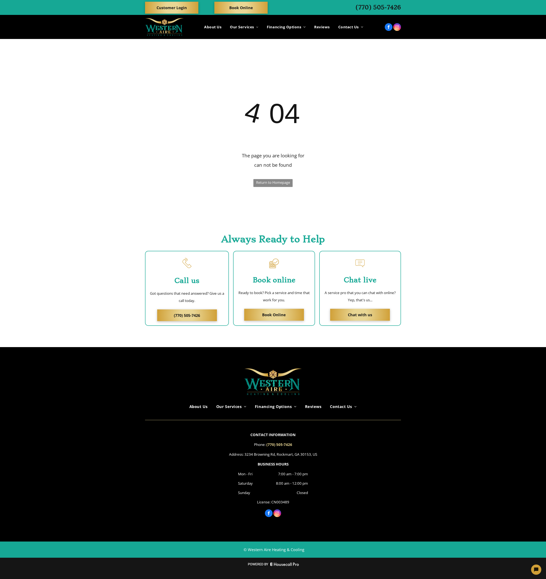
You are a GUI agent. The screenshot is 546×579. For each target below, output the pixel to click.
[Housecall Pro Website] (284, 565)
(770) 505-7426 (378, 7)
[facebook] (388, 27)
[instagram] (397, 27)
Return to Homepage (273, 182)
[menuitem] (213, 27)
